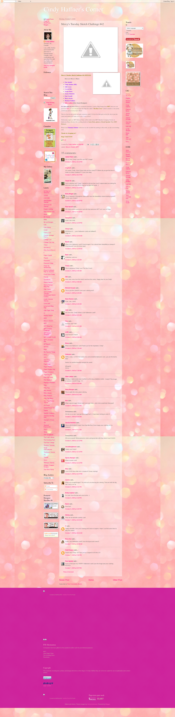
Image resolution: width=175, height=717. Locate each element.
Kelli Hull (128, 126)
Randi (67, 242)
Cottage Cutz (48, 239)
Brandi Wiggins (128, 155)
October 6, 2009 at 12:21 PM (73, 463)
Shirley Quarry (128, 191)
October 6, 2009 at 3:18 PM (73, 498)
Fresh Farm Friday (49, 274)
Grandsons (47, 279)
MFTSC (46, 346)
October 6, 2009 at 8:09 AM (73, 383)
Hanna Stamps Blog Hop (48, 285)
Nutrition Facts (66, 594)
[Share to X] (95, 144)
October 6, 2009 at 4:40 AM (73, 271)
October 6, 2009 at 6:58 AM (73, 337)
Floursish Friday (48, 263)
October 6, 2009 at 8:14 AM (73, 405)
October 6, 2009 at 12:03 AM (73, 236)
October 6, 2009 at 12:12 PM (73, 440)
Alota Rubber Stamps (47, 201)
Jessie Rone (128, 114)
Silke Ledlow (69, 103)
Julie (66, 310)
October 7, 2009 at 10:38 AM (73, 544)
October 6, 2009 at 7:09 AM (73, 348)
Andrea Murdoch (128, 94)
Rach (67, 254)
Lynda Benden (128, 129)
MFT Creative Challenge (48, 329)
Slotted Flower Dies (49, 408)
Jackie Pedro (69, 157)
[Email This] (91, 144)
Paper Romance (49, 372)
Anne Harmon (128, 151)
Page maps (47, 364)
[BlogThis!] (93, 144)
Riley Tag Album (48, 398)
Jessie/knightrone (71, 446)
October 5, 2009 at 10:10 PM (73, 162)
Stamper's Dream (49, 420)
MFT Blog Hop (48, 326)
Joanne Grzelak (128, 118)
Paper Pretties (48, 367)
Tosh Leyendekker (128, 197)
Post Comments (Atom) (74, 584)
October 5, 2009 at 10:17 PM (73, 175)
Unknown (68, 354)
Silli (66, 277)
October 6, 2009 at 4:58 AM (73, 282)
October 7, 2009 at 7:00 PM (73, 555)
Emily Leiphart (69, 493)
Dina (66, 469)
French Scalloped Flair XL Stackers (49, 271)
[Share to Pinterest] (98, 144)
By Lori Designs (48, 222)
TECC (45, 429)
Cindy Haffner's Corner (73, 9)
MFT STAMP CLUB (50, 337)
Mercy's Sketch (70, 147)
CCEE (46, 230)
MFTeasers (47, 344)
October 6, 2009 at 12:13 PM (73, 452)
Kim (66, 400)
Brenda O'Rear (128, 159)
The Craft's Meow (49, 437)
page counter (47, 685)
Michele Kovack (70, 288)
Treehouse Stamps (49, 452)
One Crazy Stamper (47, 360)
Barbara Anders (128, 101)
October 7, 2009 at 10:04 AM (73, 520)
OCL (45, 357)
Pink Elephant (48, 380)
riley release (47, 390)
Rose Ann (68, 539)
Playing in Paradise (49, 382)
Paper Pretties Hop (49, 369)
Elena (67, 343)
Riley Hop (47, 388)
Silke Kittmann (128, 138)
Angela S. (68, 168)
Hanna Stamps (48, 282)
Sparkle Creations (49, 413)
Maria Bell (127, 134)
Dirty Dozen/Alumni (49, 250)
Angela (128, 98)
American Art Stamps (47, 205)
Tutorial (46, 457)
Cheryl (67, 229)
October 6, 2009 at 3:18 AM (73, 260)
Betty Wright (69, 194)
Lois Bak (128, 184)
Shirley (67, 515)
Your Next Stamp (49, 469)
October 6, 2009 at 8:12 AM (73, 394)
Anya (45, 214)
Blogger (107, 704)
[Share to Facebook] (96, 144)
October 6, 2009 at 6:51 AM (73, 326)
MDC (45, 318)
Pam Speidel (69, 561)
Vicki (127, 141)
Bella (45, 219)
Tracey (67, 265)
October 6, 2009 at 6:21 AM (73, 315)
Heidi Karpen (69, 550)
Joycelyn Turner (128, 122)
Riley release (47, 393)
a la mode (47, 198)
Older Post (117, 580)
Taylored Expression (47, 426)
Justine (67, 480)
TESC (45, 432)
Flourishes (47, 260)
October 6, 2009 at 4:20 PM (73, 509)
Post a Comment (68, 572)
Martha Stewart (48, 315)
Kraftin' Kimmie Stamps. (48, 300)
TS (44, 455)
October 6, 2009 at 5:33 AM (73, 304)
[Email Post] (87, 144)
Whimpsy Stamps (49, 462)
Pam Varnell (69, 206)
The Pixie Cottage (49, 442)
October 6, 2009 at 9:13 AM (73, 429)
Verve (45, 460)
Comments (49, 489)
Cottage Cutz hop (49, 242)
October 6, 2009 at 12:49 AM (73, 248)
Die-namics (47, 247)
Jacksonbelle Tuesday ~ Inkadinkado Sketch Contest (50, 294)
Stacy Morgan (69, 389)
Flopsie (46, 258)
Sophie (46, 410)
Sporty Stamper (70, 458)
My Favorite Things (49, 352)
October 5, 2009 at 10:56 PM (73, 212)
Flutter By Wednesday (47, 266)
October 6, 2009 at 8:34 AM (73, 416)
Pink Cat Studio (48, 377)
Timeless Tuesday (49, 445)
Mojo (45, 349)
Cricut (45, 245)
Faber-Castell (48, 255)
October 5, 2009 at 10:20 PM (73, 188)
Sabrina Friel (128, 187)
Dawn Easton (69, 299)
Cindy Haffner (72, 144)
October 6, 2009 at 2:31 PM (73, 487)
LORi (67, 332)
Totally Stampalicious (48, 448)
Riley (45, 385)
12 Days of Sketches (47, 191)
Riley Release (48, 395)
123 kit (46, 195)
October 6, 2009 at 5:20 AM (73, 293)
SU (45, 422)
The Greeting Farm (49, 440)
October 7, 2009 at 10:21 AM (73, 533)
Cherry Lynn (47, 232)
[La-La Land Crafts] (134, 57)
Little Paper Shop (49, 310)
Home (91, 580)
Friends (46, 277)
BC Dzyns (47, 217)
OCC (45, 354)
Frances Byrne (128, 110)
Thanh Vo (68, 181)
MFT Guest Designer (47, 333)
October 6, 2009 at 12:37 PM (73, 474)
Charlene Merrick (128, 163)
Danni (67, 504)
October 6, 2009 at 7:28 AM (73, 370)
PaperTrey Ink (48, 374)
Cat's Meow (47, 227)
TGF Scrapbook (48, 434)
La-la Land (47, 303)
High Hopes (47, 289)
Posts (48, 486)
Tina (66, 321)
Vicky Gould (127, 202)
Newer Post (64, 580)
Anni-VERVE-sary (49, 211)
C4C (45, 225)
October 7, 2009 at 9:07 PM (73, 568)
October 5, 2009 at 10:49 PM (73, 200)
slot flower (47, 405)
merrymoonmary (92, 704)
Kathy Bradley (128, 180)
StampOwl (68, 218)
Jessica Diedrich (70, 422)
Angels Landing (48, 209)
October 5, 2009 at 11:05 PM (73, 223)
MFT (77, 147)
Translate (132, 34)
